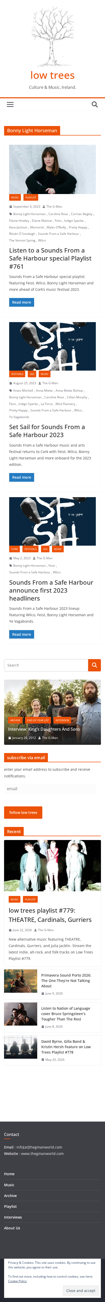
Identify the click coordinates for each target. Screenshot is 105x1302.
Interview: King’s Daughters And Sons (44, 729)
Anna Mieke (44, 390)
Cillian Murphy (77, 397)
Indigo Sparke (74, 220)
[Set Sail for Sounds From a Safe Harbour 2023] (52, 346)
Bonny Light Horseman (29, 214)
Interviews (13, 1217)
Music (15, 197)
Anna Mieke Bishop (69, 390)
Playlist (30, 197)
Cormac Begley (82, 214)
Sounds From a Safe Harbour (58, 234)
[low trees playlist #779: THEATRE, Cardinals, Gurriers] (52, 865)
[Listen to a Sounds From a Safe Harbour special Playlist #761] (52, 169)
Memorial (37, 227)
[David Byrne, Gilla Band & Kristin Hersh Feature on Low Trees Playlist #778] (20, 1051)
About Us (12, 1228)
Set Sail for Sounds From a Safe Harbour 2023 (47, 430)
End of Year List (38, 720)
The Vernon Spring (22, 240)
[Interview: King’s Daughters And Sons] (52, 682)
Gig (32, 374)
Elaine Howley (19, 220)
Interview (62, 720)
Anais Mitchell (23, 390)
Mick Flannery (65, 404)
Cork (14, 549)
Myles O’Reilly (56, 227)
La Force (47, 404)
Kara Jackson (18, 227)
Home (9, 1173)
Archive (15, 720)
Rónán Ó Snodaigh (22, 234)
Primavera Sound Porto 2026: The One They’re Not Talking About (66, 980)
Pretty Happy (78, 227)
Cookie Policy (17, 1281)
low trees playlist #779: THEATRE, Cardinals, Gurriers (50, 915)
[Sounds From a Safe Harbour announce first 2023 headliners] (52, 521)
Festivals (17, 374)
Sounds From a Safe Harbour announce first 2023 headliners (51, 590)
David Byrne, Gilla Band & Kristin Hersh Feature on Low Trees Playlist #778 (66, 1047)
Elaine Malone (42, 220)
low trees (52, 75)
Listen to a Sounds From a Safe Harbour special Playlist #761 (50, 258)
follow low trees (23, 812)
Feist (58, 220)
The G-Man (54, 206)
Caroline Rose (58, 214)
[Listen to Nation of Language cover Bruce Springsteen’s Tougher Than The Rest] (20, 1017)
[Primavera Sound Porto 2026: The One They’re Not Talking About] (20, 984)
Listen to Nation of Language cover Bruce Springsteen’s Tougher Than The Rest (65, 1013)
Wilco (42, 240)
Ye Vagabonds (19, 417)
